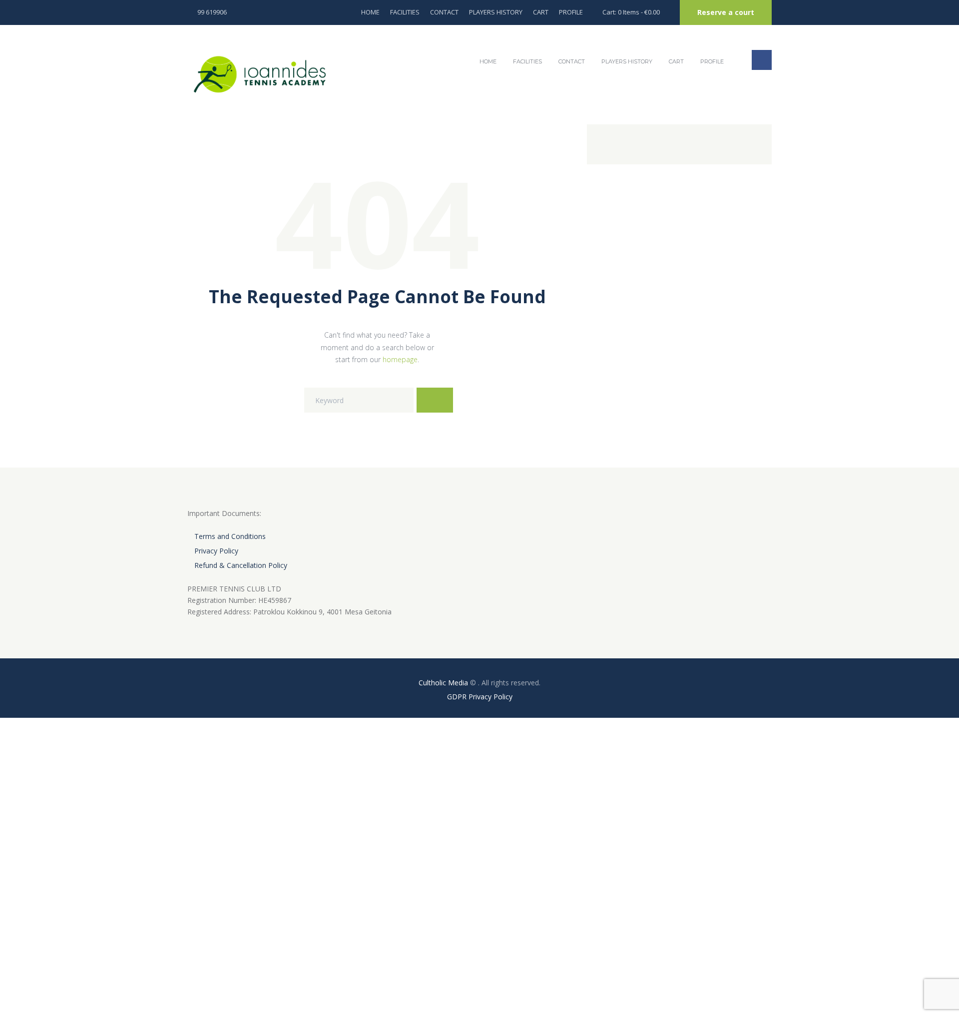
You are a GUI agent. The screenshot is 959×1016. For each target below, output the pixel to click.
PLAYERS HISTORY (495, 11)
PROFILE (571, 11)
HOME (370, 11)
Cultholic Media (443, 682)
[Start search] (435, 400)
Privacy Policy (216, 550)
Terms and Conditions (230, 536)
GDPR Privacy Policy (479, 696)
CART (540, 11)
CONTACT (444, 11)
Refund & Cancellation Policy (240, 565)
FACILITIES (405, 11)
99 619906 (212, 11)
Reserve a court (725, 12)
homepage (400, 359)
